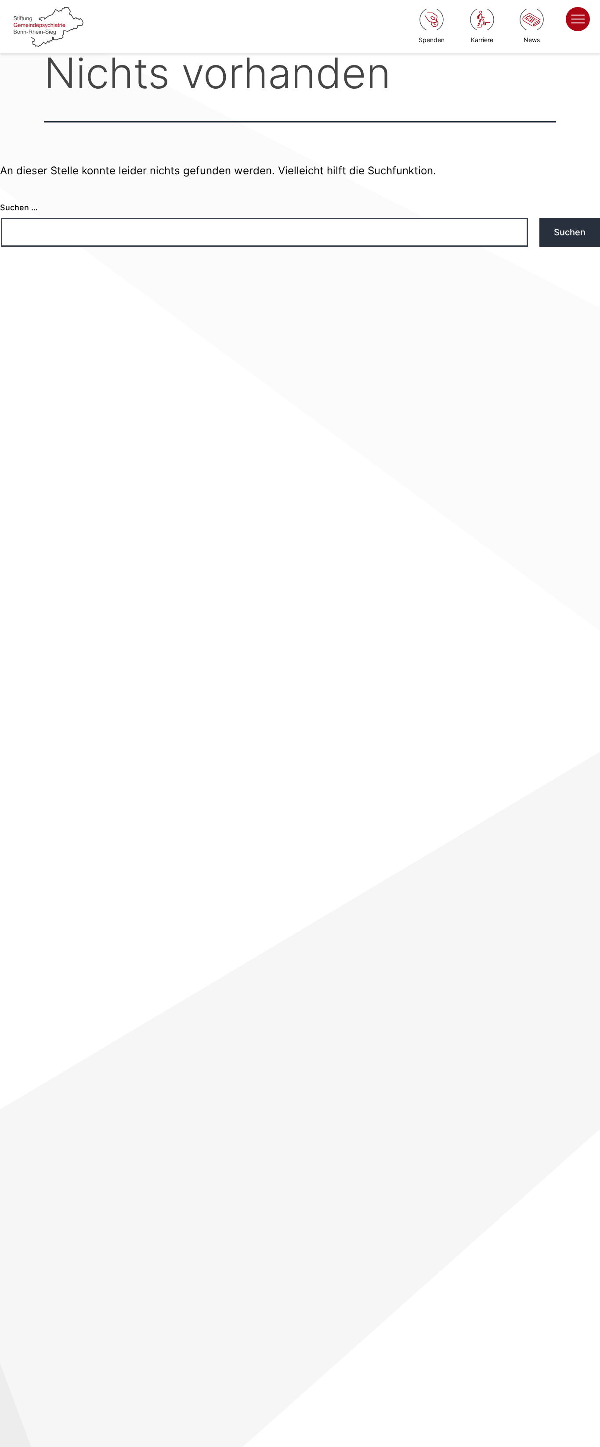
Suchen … (19, 207)
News (532, 39)
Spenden (432, 39)
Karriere (482, 39)
